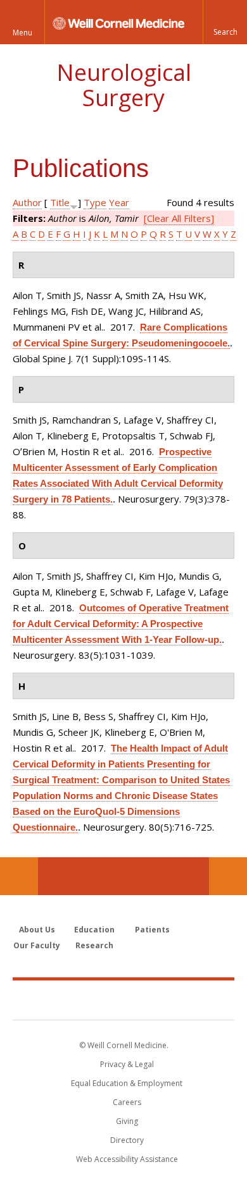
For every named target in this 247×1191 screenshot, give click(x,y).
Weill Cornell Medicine (123, 999)
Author (27, 202)
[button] (225, 22)
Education (94, 929)
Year (119, 202)
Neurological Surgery (123, 85)
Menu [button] (22, 32)
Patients (152, 929)
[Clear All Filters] (179, 218)
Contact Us (228, 876)
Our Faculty (36, 945)
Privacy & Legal (127, 1064)
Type (95, 202)
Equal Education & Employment (126, 1083)
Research (94, 945)
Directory (127, 1140)
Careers (127, 1102)
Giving (127, 1121)
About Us (37, 929)
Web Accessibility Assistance (127, 1159)
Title (60, 202)
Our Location (19, 876)
